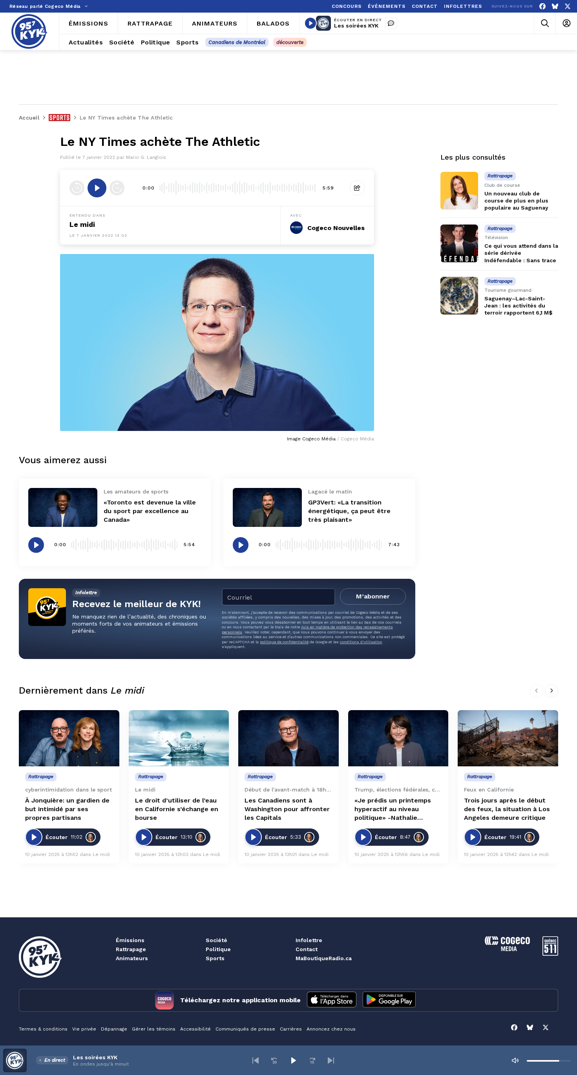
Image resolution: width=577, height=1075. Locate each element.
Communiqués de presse (245, 1029)
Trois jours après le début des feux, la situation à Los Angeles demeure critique (507, 809)
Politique (218, 949)
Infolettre (309, 940)
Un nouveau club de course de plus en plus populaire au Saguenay (516, 200)
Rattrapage (131, 949)
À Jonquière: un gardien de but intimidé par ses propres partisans (67, 809)
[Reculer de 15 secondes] (76, 187)
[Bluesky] (555, 6)
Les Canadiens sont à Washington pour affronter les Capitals (287, 809)
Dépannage (114, 1029)
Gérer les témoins (153, 1029)
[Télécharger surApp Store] (331, 1000)
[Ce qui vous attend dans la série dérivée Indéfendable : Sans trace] (459, 243)
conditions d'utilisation (361, 642)
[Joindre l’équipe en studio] (391, 23)
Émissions (130, 940)
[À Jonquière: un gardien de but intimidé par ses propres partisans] (69, 738)
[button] (255, 1060)
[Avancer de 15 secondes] (117, 187)
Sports (215, 958)
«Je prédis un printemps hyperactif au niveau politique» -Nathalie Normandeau (392, 809)
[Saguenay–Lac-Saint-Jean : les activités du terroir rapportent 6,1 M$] (459, 296)
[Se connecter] (566, 23)
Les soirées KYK (356, 25)
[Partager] (357, 187)
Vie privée (84, 1029)
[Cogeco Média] (507, 949)
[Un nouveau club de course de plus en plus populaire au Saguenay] (459, 191)
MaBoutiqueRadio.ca (324, 958)
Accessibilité (195, 1029)
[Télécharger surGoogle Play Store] (389, 1000)
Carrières (291, 1029)
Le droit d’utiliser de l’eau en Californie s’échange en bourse (176, 809)
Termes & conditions (43, 1029)
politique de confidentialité (284, 642)
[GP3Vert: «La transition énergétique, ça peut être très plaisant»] (267, 507)
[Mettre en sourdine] (514, 1060)
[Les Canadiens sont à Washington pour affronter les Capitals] (288, 738)
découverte (289, 42)
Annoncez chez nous (331, 1029)
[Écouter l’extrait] (97, 188)
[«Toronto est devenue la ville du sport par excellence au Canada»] (62, 507)
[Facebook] (542, 6)
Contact (307, 949)
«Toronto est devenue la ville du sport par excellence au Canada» (150, 511)
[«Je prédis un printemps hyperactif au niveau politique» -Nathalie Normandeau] (398, 738)
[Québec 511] (550, 953)
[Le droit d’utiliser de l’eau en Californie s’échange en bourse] (179, 738)
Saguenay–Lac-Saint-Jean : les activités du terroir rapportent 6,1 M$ (518, 305)
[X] (567, 6)
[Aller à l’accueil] (29, 31)
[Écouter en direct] (310, 23)
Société (216, 940)
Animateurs (132, 958)
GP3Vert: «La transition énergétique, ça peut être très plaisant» (349, 511)
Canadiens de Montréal (236, 42)
